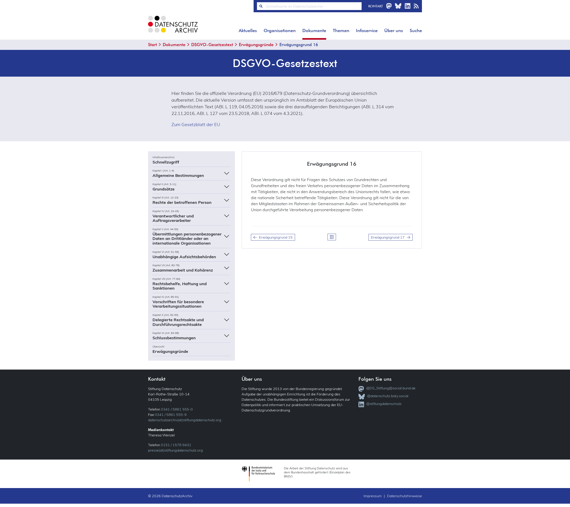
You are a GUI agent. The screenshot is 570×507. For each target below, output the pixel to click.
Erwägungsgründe (256, 44)
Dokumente (314, 30)
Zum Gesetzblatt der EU (195, 124)
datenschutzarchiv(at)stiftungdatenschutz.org (184, 420)
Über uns (393, 30)
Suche (416, 30)
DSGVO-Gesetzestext (212, 44)
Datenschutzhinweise (404, 496)
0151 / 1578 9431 (176, 445)
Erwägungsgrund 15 (276, 237)
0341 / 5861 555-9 (171, 414)
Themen (341, 30)
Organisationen (280, 30)
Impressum (373, 496)
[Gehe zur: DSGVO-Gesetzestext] (332, 237)
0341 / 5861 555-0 (177, 409)
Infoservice (367, 30)
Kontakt (375, 6)
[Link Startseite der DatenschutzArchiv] (172, 28)
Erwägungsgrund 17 (388, 237)
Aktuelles (248, 30)
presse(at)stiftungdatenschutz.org (175, 450)
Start (152, 44)
